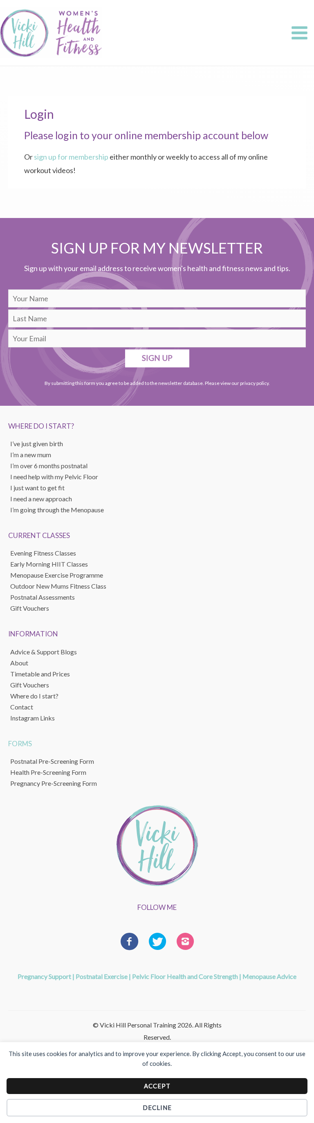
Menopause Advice (269, 976)
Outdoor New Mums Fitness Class (58, 586)
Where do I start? (34, 696)
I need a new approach (41, 499)
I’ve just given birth (36, 443)
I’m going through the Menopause (57, 510)
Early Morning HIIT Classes (49, 564)
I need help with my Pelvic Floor (54, 476)
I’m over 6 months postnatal (48, 465)
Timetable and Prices (40, 674)
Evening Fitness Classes (43, 553)
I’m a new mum (30, 454)
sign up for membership (71, 156)
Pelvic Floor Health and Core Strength (185, 976)
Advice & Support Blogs (43, 652)
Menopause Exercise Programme (56, 575)
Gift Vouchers (29, 685)
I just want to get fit (37, 487)
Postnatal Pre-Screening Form (52, 761)
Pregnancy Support (44, 976)
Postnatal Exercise (102, 976)
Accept (157, 1086)
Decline (157, 1107)
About (19, 663)
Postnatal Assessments (42, 597)
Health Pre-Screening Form (48, 772)
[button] (157, 358)
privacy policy (254, 383)
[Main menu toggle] (299, 33)
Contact (21, 707)
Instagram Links (32, 718)
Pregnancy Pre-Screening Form (53, 783)
